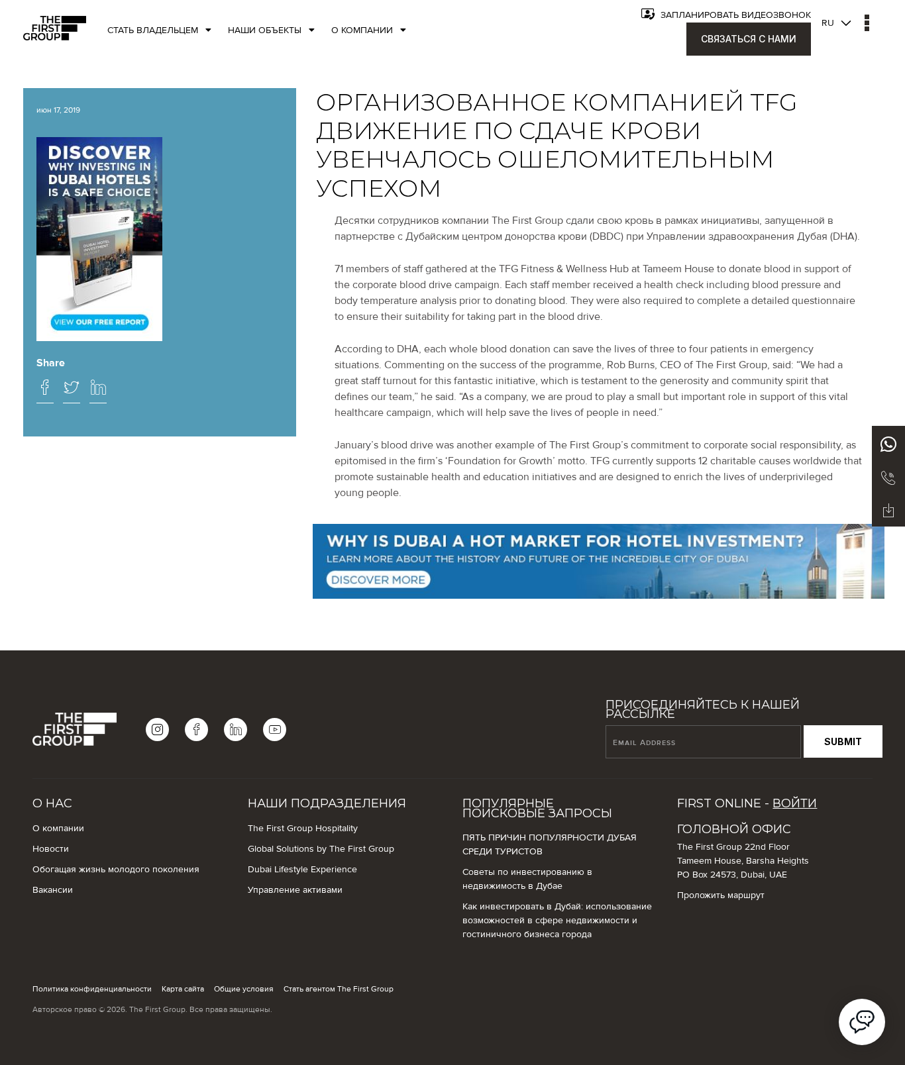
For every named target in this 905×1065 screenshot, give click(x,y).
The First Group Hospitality (303, 829)
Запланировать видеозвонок (734, 15)
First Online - (747, 803)
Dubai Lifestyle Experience (302, 870)
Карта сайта (183, 989)
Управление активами (295, 890)
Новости (50, 849)
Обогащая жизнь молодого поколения (115, 870)
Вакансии (52, 890)
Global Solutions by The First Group (321, 849)
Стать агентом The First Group (339, 989)
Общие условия (244, 989)
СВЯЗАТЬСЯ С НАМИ (748, 38)
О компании (58, 829)
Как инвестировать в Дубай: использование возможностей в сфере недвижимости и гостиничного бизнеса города (557, 920)
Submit (843, 741)
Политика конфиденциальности (92, 989)
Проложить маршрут (721, 895)
